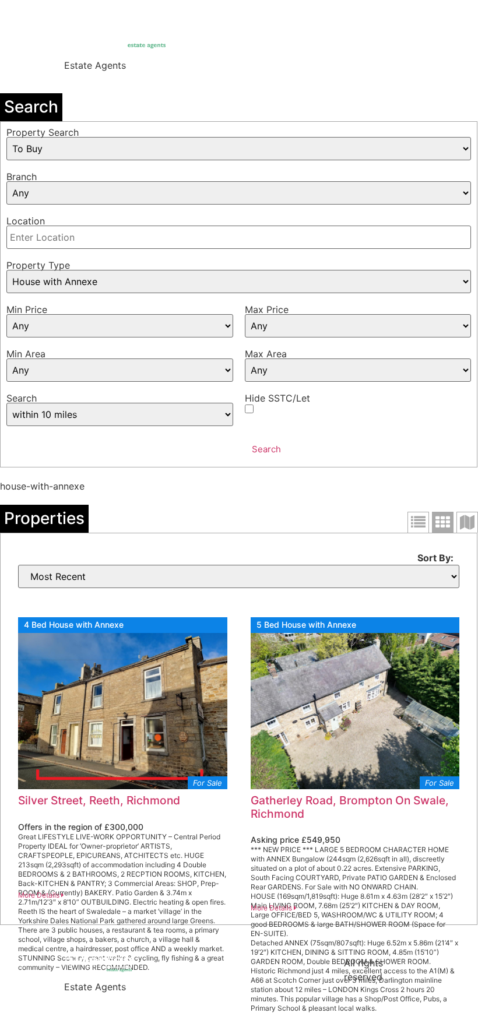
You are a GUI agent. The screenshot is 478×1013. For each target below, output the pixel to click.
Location (25, 221)
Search (21, 398)
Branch (21, 176)
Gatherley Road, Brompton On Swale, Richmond (350, 807)
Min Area (25, 353)
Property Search (42, 132)
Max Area (266, 353)
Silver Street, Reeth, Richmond (99, 800)
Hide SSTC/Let (277, 398)
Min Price (26, 309)
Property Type (38, 265)
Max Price (267, 309)
